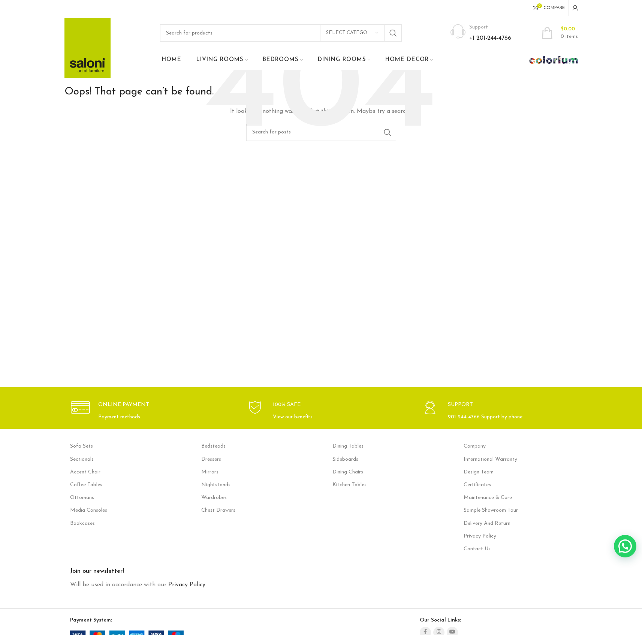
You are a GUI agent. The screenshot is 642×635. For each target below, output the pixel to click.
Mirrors (209, 472)
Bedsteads (213, 446)
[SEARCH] (393, 33)
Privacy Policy (480, 536)
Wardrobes (214, 497)
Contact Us (477, 549)
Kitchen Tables (349, 485)
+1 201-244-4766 (490, 38)
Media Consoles (88, 510)
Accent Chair (85, 472)
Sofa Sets (81, 446)
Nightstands (215, 485)
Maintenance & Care (488, 497)
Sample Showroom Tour (491, 510)
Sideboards (345, 459)
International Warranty (490, 459)
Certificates (477, 485)
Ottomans (82, 497)
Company (475, 446)
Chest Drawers (218, 510)
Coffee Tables (86, 485)
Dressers (211, 459)
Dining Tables (348, 446)
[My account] (575, 7)
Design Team (479, 472)
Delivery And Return (487, 523)
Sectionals (82, 459)
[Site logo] (87, 48)
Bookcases (82, 523)
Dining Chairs (347, 472)
